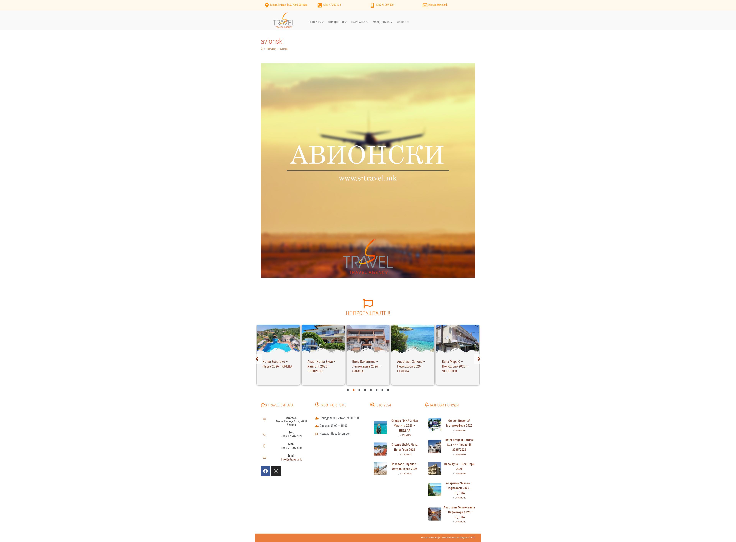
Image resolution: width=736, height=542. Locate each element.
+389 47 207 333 (332, 5)
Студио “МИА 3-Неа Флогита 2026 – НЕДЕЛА (404, 425)
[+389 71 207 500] (372, 5)
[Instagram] (276, 471)
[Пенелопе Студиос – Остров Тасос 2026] (380, 468)
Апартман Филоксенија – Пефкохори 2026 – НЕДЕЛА (459, 512)
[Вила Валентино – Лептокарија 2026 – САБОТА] (368, 339)
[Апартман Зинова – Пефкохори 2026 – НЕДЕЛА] (412, 339)
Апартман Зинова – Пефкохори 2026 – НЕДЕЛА (411, 366)
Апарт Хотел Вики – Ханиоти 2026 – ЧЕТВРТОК (321, 366)
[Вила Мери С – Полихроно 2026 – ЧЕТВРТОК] (457, 339)
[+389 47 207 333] (319, 5)
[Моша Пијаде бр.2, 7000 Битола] (266, 5)
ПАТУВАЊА (358, 22)
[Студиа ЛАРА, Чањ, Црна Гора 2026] (380, 449)
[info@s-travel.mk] (425, 5)
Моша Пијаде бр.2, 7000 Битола (288, 5)
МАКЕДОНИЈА (381, 22)
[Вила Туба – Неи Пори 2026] (434, 468)
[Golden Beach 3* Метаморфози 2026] (434, 424)
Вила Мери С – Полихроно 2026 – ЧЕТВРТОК (455, 366)
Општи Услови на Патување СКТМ (458, 537)
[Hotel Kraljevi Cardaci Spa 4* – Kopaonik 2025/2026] (434, 446)
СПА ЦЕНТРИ (336, 22)
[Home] (262, 48)
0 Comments (406, 435)
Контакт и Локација (430, 537)
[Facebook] (265, 471)
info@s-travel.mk (438, 5)
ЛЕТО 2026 (315, 22)
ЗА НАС (401, 22)
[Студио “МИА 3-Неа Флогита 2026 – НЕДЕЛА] (380, 427)
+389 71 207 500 (384, 5)
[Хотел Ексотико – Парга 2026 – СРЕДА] (278, 339)
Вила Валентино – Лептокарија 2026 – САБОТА (366, 366)
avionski (284, 48)
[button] (257, 359)
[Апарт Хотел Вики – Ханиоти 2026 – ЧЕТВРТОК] (323, 339)
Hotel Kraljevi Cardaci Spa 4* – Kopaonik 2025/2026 (459, 445)
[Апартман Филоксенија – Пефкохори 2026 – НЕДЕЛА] (434, 514)
